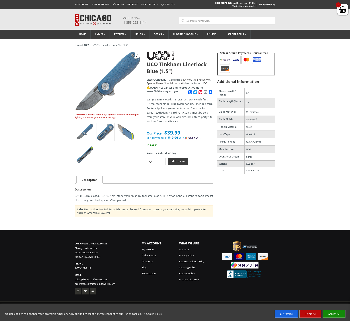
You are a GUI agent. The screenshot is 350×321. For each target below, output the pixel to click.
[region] (175, 312)
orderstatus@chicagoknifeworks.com (95, 283)
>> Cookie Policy (152, 314)
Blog (144, 267)
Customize (286, 314)
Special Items (155, 83)
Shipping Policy (187, 267)
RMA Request (149, 273)
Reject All (310, 314)
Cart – (119, 4)
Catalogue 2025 (149, 4)
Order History (149, 255)
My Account (81, 4)
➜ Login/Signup (267, 4)
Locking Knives (201, 79)
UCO (86, 45)
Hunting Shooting (184, 34)
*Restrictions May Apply (243, 6)
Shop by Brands (100, 4)
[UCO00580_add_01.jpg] (105, 132)
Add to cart (178, 161)
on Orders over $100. (235, 3)
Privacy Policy (186, 255)
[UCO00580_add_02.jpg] (126, 132)
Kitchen (119, 34)
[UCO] (160, 59)
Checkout (132, 4)
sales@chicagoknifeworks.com (91, 279)
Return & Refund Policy (191, 261)
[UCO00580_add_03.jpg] (85, 155)
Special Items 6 (173, 83)
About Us (184, 249)
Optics (158, 34)
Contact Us (147, 261)
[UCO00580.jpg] (85, 132)
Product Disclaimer (189, 279)
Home (82, 34)
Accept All (334, 314)
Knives (99, 34)
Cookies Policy (187, 273)
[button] (180, 138)
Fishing (211, 34)
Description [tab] (89, 180)
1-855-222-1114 (135, 22)
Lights (139, 34)
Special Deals (236, 34)
